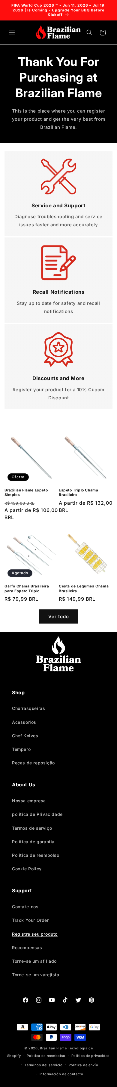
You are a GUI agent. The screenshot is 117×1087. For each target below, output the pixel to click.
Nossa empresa (29, 800)
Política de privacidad (90, 1056)
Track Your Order (30, 920)
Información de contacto (61, 1074)
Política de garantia (33, 841)
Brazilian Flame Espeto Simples (26, 492)
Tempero (21, 749)
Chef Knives (25, 735)
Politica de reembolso (35, 855)
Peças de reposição (33, 762)
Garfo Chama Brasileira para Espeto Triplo (26, 588)
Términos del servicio (44, 1065)
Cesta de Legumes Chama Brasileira (84, 588)
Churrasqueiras (28, 708)
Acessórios (24, 722)
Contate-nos (25, 906)
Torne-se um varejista (35, 974)
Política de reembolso (46, 1056)
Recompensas (27, 947)
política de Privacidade (37, 814)
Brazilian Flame (53, 1048)
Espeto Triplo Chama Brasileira (78, 492)
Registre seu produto (35, 934)
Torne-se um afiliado (34, 961)
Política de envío (83, 1065)
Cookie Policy (27, 868)
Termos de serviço (32, 828)
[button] (12, 32)
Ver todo (58, 616)
